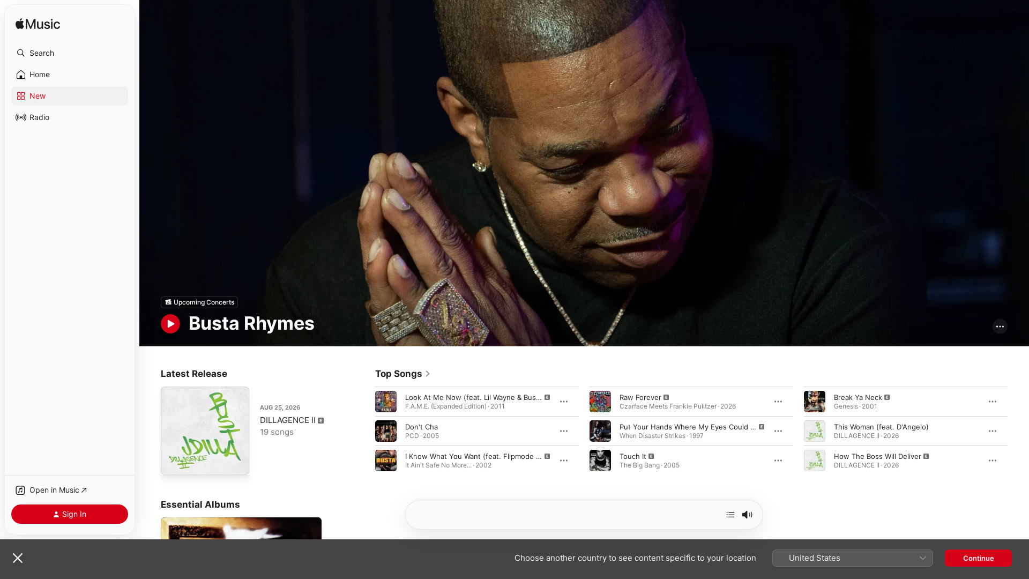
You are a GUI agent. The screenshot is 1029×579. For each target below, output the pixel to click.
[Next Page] (1018, 430)
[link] (403, 374)
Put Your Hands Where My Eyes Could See (691, 426)
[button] (70, 53)
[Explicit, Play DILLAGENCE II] (174, 462)
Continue (978, 558)
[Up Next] (730, 514)
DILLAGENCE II (288, 420)
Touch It (633, 455)
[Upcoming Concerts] (199, 302)
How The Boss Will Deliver (877, 455)
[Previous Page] (364, 430)
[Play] (170, 323)
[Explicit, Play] (386, 401)
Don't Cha (421, 426)
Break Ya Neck (858, 396)
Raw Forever (640, 396)
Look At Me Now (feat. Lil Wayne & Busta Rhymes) (489, 396)
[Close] (18, 558)
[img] (38, 24)
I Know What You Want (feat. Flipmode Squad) (482, 455)
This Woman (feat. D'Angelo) (881, 426)
